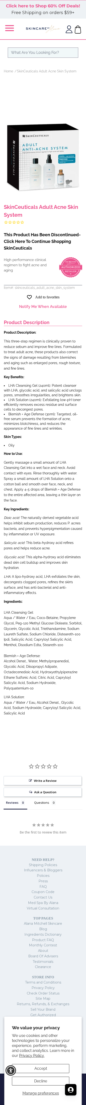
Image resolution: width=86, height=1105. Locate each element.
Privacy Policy (43, 988)
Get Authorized (43, 1015)
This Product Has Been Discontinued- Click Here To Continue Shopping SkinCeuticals (42, 241)
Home (8, 71)
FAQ (43, 886)
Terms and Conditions (43, 982)
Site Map (43, 998)
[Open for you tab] (70, 1089)
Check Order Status (43, 993)
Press (43, 881)
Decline (40, 1081)
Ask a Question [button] (45, 792)
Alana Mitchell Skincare (43, 923)
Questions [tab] (41, 802)
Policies (43, 876)
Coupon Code (43, 892)
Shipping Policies (43, 865)
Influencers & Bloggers (43, 870)
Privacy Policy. (31, 1055)
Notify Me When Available (43, 306)
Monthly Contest (43, 945)
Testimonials (43, 961)
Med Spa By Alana (43, 903)
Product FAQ (43, 940)
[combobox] (43, 52)
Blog (43, 929)
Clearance (43, 967)
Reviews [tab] (12, 802)
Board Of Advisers (43, 956)
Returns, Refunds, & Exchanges (43, 1004)
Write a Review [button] (45, 781)
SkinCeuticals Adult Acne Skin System (46, 71)
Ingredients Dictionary (43, 934)
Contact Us (43, 897)
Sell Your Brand (43, 1009)
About (43, 951)
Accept (40, 1068)
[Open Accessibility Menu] (10, 1070)
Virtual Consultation (43, 908)
